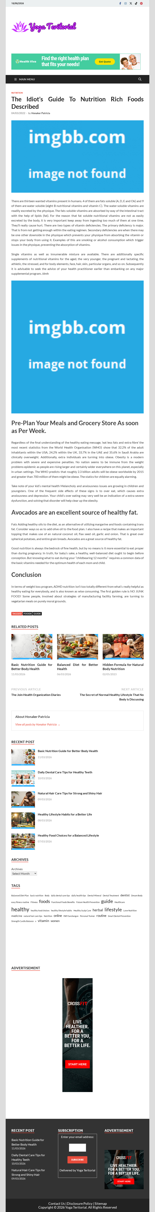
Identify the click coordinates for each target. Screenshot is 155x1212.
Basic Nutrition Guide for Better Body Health (31, 667)
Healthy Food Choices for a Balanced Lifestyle (68, 835)
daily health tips (78, 895)
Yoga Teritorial (86, 1170)
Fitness (34, 902)
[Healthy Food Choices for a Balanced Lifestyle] (23, 835)
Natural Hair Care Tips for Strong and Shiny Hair (70, 793)
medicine (16, 915)
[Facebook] (120, 3)
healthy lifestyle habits (61, 910)
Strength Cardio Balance (22, 921)
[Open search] (140, 79)
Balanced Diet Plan (20, 895)
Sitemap (101, 1203)
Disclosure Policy (79, 1203)
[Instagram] (125, 3)
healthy (20, 909)
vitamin (43, 921)
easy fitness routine (20, 902)
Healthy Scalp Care (82, 910)
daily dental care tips (60, 895)
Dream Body (137, 895)
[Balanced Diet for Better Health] (77, 648)
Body (47, 895)
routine (101, 916)
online (58, 916)
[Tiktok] (136, 3)
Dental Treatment (111, 895)
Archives (17, 869)
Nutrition (17, 92)
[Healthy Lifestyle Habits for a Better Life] (23, 814)
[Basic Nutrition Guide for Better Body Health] (31, 648)
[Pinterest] (141, 3)
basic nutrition (36, 895)
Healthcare (120, 902)
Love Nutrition (130, 910)
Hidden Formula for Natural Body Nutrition (123, 667)
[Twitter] (131, 3)
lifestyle (113, 909)
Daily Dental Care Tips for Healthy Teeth (65, 772)
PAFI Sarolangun (71, 916)
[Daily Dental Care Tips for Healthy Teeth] (23, 772)
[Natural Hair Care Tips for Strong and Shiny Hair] (23, 793)
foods (28, 613)
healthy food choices (40, 910)
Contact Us (56, 1203)
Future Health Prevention (88, 902)
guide (37, 613)
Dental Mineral (94, 895)
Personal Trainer (87, 916)
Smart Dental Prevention (119, 916)
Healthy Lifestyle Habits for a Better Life (65, 814)
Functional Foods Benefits (63, 902)
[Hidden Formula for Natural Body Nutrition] (123, 648)
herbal (98, 910)
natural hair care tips (33, 916)
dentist (125, 895)
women (55, 921)
